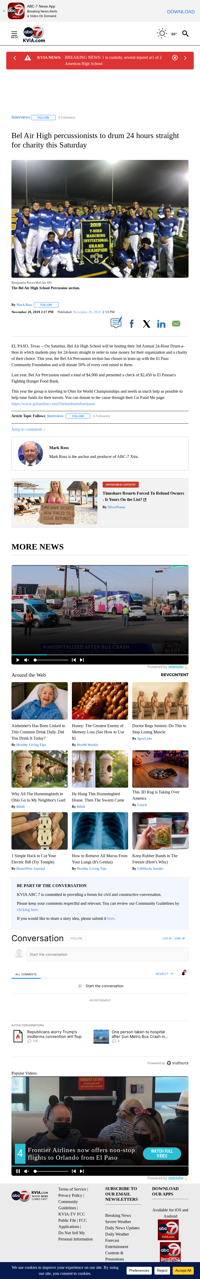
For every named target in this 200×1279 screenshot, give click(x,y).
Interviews (55, 416)
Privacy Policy (70, 1195)
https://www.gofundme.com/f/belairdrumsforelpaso (53, 404)
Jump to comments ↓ (28, 429)
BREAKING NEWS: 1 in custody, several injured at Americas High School (108, 60)
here (110, 918)
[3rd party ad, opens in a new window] (55, 523)
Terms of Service (72, 1189)
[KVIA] (40, 33)
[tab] (26, 974)
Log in (167, 938)
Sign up (179, 938)
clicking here (27, 909)
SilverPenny (116, 507)
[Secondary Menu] (18, 33)
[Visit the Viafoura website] (177, 1063)
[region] (100, 1000)
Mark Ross (24, 305)
